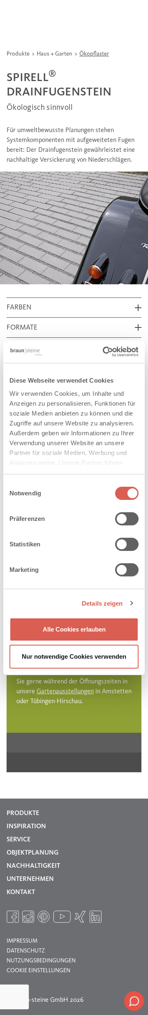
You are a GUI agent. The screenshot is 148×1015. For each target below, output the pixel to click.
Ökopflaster (94, 54)
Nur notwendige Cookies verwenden (74, 656)
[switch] (127, 518)
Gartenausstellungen (65, 691)
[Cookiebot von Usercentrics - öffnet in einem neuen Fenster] (104, 351)
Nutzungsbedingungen (41, 961)
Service (18, 839)
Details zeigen (102, 603)
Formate (22, 327)
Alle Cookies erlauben (74, 629)
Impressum (22, 941)
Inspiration (26, 826)
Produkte (19, 54)
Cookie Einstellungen (38, 970)
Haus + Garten (55, 54)
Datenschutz (26, 951)
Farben (19, 307)
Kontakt (21, 892)
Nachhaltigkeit (33, 866)
